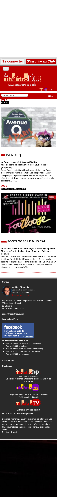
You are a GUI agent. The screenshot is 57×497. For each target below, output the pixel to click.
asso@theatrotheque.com (13, 314)
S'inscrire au (40, 61)
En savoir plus (8, 360)
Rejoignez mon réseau (20, 295)
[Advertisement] (28, 28)
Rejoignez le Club (9, 432)
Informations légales (10, 319)
